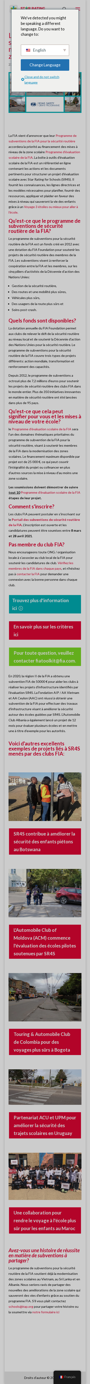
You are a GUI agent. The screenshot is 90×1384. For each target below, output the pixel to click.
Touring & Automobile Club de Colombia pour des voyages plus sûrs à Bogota (42, 1042)
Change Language (45, 64)
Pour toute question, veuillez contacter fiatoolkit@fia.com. (45, 656)
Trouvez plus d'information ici (40, 604)
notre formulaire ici (45, 1312)
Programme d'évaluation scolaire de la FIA (41, 429)
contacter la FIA (28, 574)
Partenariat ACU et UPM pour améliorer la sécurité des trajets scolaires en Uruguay (45, 1125)
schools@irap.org (21, 1306)
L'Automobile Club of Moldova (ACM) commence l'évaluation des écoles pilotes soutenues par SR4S (45, 941)
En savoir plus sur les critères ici (43, 630)
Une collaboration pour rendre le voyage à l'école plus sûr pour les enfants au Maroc (45, 1220)
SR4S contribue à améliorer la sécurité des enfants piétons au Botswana (44, 841)
